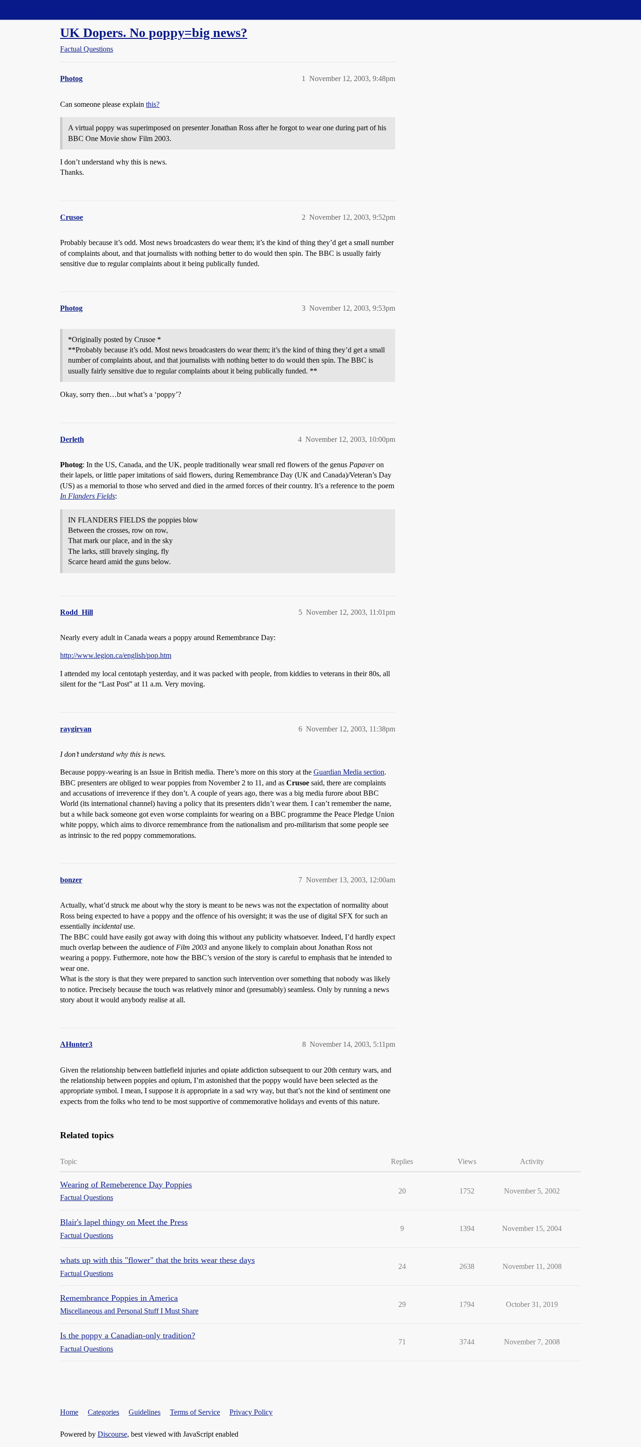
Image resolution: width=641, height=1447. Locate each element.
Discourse (112, 1434)
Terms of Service (195, 1412)
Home (69, 1412)
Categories (103, 1412)
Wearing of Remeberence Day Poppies (126, 1184)
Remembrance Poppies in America (119, 1298)
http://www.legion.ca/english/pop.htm (115, 655)
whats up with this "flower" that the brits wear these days (157, 1260)
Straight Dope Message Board (49, 10)
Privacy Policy (251, 1412)
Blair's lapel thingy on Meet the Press (124, 1222)
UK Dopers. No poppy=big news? (153, 32)
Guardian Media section (348, 772)
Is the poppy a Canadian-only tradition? (127, 1335)
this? (153, 104)
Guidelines (144, 1412)
